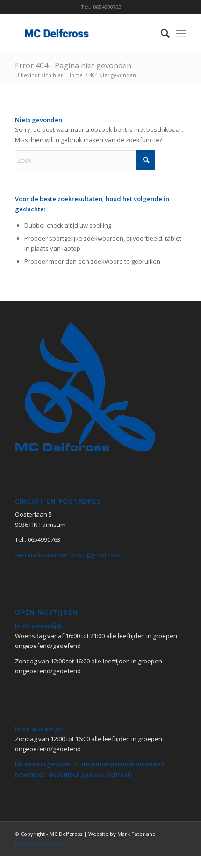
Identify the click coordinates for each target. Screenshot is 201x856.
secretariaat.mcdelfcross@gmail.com (67, 555)
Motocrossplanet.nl (39, 844)
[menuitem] (160, 33)
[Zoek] (160, 33)
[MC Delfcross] (83, 33)
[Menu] (181, 33)
